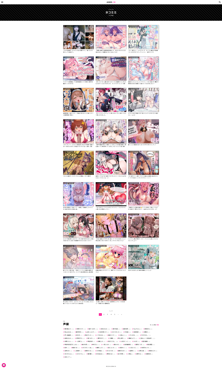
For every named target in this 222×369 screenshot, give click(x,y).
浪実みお (68, 351)
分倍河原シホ (104, 332)
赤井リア (68, 357)
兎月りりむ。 (113, 341)
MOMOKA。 (146, 335)
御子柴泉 (116, 329)
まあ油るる (100, 354)
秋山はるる (69, 332)
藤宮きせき (122, 351)
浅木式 (79, 335)
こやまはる (101, 335)
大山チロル (137, 329)
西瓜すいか (89, 335)
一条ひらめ (107, 344)
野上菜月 (122, 338)
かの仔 (137, 341)
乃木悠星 (100, 351)
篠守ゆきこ (102, 338)
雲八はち (91, 338)
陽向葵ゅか (69, 329)
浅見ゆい (123, 347)
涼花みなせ (105, 329)
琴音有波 (91, 341)
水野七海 (142, 351)
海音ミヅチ (112, 335)
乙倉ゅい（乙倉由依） (147, 338)
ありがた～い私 (88, 347)
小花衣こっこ (126, 341)
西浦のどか (153, 351)
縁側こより (101, 347)
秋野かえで (81, 329)
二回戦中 (78, 351)
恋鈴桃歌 (137, 332)
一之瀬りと (80, 341)
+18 (111, 2)
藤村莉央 (80, 332)
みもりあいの (117, 332)
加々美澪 (121, 354)
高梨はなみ (69, 338)
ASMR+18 (113, 366)
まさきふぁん (69, 354)
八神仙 (130, 354)
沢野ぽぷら (80, 338)
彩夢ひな (139, 354)
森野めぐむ (89, 351)
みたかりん (81, 354)
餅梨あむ (148, 329)
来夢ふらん (69, 341)
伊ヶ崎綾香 (69, 335)
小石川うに (134, 347)
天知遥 (128, 332)
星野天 (133, 351)
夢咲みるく (111, 354)
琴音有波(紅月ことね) (72, 344)
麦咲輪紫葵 (128, 344)
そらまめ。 (134, 335)
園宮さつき (140, 344)
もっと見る (153, 325)
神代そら (96, 344)
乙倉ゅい (123, 335)
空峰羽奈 (149, 354)
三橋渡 (112, 338)
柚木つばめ (93, 329)
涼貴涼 (147, 332)
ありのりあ (111, 351)
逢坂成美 (127, 329)
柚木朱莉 (86, 344)
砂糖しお (101, 341)
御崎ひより (133, 338)
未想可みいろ (146, 347)
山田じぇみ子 (91, 332)
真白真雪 (151, 344)
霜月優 (91, 354)
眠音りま (76, 347)
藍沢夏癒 (146, 341)
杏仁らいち (112, 347)
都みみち (118, 344)
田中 (67, 347)
